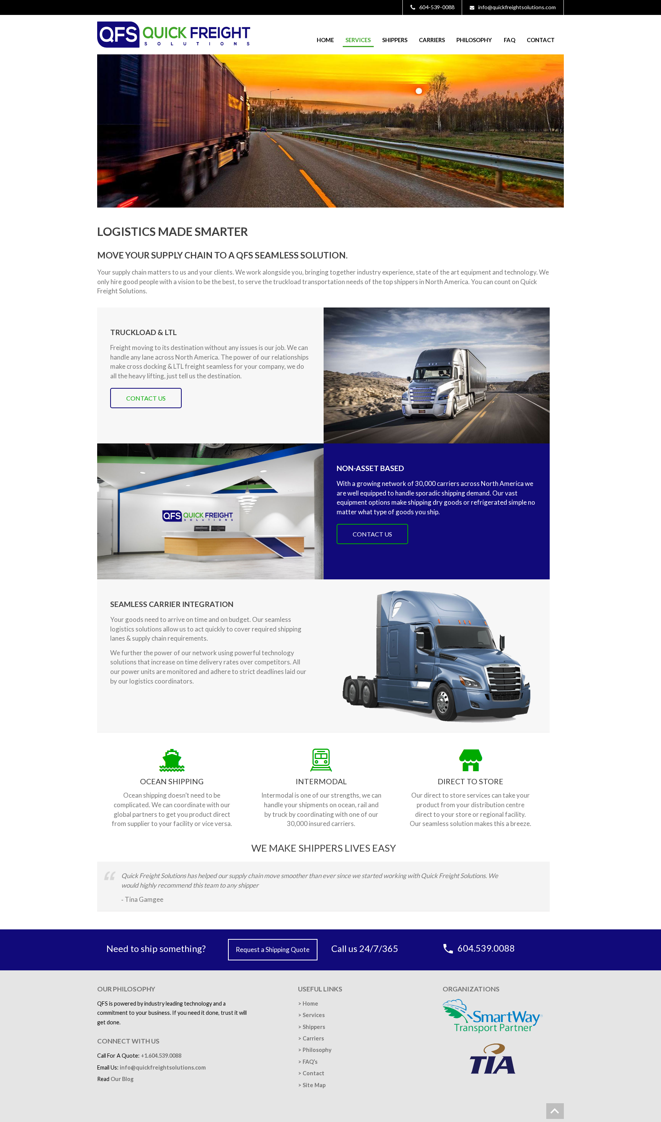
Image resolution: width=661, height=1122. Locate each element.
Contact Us (146, 398)
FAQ (509, 39)
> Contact (311, 1073)
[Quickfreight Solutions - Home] (173, 45)
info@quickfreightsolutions (163, 1067)
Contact (541, 39)
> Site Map (312, 1085)
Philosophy (474, 39)
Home (325, 39)
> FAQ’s (307, 1061)
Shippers (394, 39)
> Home (308, 1003)
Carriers (432, 39)
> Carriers (311, 1038)
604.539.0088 (486, 948)
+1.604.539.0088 (161, 1055)
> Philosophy (315, 1050)
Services (358, 39)
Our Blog (122, 1079)
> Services (311, 1015)
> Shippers (311, 1027)
